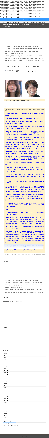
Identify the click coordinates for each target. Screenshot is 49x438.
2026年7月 (5, 355)
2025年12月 (6, 370)
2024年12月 (6, 396)
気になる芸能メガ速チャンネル (9, 427)
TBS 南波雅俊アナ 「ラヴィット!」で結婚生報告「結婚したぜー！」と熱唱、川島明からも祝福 (21, 46)
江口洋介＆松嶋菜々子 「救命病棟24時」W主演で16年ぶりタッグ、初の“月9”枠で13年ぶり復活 (21, 51)
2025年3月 (5, 389)
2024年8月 (5, 404)
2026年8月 (5, 353)
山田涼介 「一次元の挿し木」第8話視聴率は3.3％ (13, 56)
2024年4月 (5, 413)
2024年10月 (6, 400)
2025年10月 (6, 374)
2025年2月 (5, 391)
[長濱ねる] (9, 70)
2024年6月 (5, 409)
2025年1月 (5, 394)
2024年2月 (5, 417)
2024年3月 (5, 415)
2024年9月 (5, 402)
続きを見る (24, 246)
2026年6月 (5, 357)
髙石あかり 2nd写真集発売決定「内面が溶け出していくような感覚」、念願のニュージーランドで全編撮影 (24, 55)
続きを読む (6, 261)
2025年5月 (5, 385)
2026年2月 (5, 366)
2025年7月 (5, 381)
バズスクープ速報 (6, 423)
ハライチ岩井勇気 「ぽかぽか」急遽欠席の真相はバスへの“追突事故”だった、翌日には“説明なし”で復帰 (23, 48)
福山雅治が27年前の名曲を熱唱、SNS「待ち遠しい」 (14, 53)
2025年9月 (5, 376)
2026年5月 (5, 359)
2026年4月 (5, 361)
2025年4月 (5, 387)
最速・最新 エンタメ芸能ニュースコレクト (17, 301)
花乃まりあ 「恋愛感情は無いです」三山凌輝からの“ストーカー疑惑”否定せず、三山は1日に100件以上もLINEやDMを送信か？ (24, 60)
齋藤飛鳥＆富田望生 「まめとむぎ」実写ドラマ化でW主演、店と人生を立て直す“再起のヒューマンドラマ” (24, 58)
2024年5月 (5, 411)
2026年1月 (5, 368)
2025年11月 (6, 372)
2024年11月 (6, 398)
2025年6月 (5, 383)
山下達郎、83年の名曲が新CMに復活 (11, 62)
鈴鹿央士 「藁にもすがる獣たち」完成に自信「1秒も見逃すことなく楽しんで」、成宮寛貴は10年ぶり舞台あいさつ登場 (24, 284)
